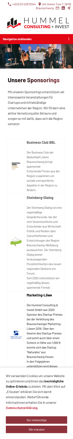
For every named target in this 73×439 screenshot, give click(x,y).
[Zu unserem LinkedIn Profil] (63, 8)
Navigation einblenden (17, 39)
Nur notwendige (37, 420)
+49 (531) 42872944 (23, 4)
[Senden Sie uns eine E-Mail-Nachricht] (57, 8)
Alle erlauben (37, 429)
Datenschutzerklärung (21, 408)
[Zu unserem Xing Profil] (69, 8)
